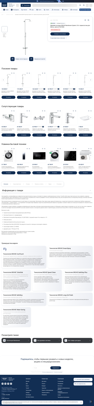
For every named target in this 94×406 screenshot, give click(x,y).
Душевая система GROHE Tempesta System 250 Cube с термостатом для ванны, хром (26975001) (85, 92)
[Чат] (90, 401)
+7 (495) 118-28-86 (6, 394)
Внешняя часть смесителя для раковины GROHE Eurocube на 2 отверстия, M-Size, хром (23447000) (8, 129)
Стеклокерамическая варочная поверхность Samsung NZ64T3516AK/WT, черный (69, 167)
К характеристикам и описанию (57, 38)
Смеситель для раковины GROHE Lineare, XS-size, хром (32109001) (70, 129)
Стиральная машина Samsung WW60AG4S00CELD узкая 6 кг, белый (8, 167)
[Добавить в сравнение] (88, 20)
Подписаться (56, 368)
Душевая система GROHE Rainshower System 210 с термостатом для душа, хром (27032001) (23, 92)
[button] (26, 5)
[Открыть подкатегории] (3, 14)
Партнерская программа (63, 397)
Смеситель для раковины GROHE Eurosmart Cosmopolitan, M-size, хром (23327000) (54, 129)
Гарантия (44, 388)
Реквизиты (44, 394)
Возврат (44, 385)
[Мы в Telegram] (3, 384)
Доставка (44, 381)
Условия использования (58, 372)
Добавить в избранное (85, 20)
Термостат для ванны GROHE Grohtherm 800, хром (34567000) (39, 129)
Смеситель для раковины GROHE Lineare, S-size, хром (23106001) (23, 129)
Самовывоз (60, 383)
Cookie (59, 395)
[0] (80, 5)
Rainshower (63, 23)
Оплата (43, 383)
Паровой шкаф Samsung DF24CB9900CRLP (23, 167)
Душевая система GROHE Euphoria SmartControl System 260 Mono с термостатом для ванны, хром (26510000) (39, 92)
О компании (60, 381)
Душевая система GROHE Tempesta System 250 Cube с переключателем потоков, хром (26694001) (54, 92)
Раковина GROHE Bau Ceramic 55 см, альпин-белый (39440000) (84, 129)
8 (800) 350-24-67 (5, 398)
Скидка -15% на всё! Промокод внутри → (47, 1)
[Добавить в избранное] (12, 73)
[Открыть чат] (11, 384)
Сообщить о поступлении (60, 33)
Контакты (60, 385)
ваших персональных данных (16, 403)
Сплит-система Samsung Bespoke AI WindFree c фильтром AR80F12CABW (85, 167)
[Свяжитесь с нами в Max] (8, 384)
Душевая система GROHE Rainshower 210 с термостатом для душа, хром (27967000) (8, 92)
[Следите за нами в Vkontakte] (5, 384)
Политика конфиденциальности (47, 372)
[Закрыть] (81, 402)
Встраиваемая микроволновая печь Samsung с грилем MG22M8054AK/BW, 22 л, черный (38, 167)
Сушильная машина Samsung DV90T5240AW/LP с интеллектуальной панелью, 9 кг (54, 167)
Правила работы (46, 392)
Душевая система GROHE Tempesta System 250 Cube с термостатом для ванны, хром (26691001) (70, 92)
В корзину (8, 97)
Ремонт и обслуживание (47, 390)
